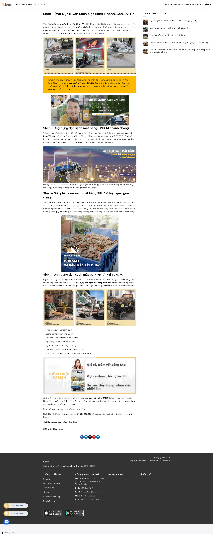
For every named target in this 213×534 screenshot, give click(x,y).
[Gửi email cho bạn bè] (90, 437)
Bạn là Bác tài (40, 4)
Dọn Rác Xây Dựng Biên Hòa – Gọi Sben (167, 35)
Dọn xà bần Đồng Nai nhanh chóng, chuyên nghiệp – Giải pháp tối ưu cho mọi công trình (180, 51)
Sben (47, 128)
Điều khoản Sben (193, 4)
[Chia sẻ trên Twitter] (86, 437)
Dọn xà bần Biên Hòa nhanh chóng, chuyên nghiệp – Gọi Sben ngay (180, 43)
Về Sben (168, 4)
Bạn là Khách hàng (23, 4)
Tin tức (208, 4)
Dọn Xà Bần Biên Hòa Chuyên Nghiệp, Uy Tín (170, 28)
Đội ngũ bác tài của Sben (54, 185)
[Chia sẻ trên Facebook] (82, 437)
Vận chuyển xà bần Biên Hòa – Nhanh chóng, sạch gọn (174, 21)
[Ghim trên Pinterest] (94, 437)
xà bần (96, 86)
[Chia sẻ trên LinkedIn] (98, 437)
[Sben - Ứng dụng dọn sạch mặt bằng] (7, 4)
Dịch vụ (177, 4)
